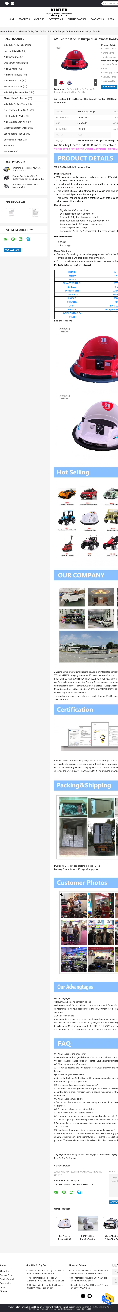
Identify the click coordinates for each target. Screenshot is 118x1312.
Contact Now (109, 86)
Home (11, 19)
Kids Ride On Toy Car (28, 31)
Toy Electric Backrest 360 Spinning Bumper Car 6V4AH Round (64, 1238)
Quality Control (77, 19)
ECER (88, 1309)
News (111, 19)
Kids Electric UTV (12, 80)
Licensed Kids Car (13, 51)
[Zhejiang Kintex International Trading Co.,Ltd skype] (30, 239)
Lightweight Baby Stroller (16, 128)
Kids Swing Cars (12, 57)
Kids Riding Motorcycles (16, 92)
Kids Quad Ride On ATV (15, 122)
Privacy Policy (14, 1307)
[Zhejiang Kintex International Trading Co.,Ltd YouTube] (12, 3)
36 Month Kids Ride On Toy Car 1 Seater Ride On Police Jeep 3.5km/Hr (45, 1272)
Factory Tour (56, 19)
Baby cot (8, 145)
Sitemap (4, 1291)
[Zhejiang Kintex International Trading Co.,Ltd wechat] (22, 239)
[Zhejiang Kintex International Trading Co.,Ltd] (59, 12)
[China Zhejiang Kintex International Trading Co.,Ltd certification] (12, 212)
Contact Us (97, 19)
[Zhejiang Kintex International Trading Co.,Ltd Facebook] (6, 3)
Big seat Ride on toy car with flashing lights (79, 1154)
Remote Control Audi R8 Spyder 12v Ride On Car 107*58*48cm (89, 1286)
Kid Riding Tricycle (13, 74)
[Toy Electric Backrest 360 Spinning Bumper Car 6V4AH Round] (64, 1223)
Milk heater (9, 151)
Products (24, 19)
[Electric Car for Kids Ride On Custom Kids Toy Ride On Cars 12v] (6, 177)
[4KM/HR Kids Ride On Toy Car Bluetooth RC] (6, 186)
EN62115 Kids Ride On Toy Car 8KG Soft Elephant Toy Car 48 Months (88, 1238)
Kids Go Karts (10, 68)
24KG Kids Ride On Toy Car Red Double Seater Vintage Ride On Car (45, 1286)
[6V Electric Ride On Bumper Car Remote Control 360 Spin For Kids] (74, 61)
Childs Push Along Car (14, 63)
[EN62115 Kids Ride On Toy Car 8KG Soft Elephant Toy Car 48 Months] (88, 1223)
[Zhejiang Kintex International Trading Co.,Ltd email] (7, 239)
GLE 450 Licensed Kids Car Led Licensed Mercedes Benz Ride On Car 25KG (89, 1272)
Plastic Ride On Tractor (15, 98)
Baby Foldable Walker (14, 116)
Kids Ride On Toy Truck (15, 104)
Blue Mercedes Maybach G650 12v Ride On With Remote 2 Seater (89, 1279)
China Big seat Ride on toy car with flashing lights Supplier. (48, 1307)
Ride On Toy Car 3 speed (65, 1158)
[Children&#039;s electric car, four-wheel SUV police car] (6, 169)
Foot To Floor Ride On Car (17, 110)
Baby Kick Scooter (13, 86)
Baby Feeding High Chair (16, 133)
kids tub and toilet (13, 139)
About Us (39, 19)
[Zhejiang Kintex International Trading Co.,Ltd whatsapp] (14, 239)
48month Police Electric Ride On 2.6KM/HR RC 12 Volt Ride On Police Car (45, 1279)
